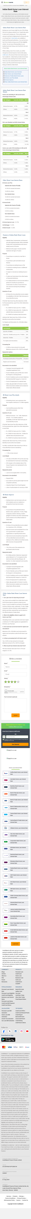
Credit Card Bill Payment (8, 1003)
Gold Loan (18, 979)
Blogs (3, 972)
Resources (4, 981)
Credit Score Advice (21, 1022)
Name (6, 663)
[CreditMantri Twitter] (9, 1031)
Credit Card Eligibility (7, 995)
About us (4, 975)
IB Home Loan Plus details (11, 77)
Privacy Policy (24, 739)
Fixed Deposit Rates (21, 999)
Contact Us (25, 1200)
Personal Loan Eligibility (8, 993)
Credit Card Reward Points (22, 1012)
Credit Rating (19, 1020)
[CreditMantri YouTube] (27, 1031)
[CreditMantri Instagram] (21, 1031)
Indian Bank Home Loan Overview (13, 71)
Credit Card (18, 973)
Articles (4, 973)
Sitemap (21, 1196)
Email (6, 671)
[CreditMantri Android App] (8, 1040)
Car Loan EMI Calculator (8, 1020)
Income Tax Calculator (7, 1018)
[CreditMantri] (8, 2)
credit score (5, 55)
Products (15, 1196)
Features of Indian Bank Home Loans (14, 75)
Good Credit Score (20, 1018)
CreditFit (18, 983)
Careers (18, 1200)
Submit (15, 715)
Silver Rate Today (20, 997)
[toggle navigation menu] (2, 2)
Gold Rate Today (20, 995)
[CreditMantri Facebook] (3, 1031)
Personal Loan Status (7, 1001)
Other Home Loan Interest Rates (13, 73)
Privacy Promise (21, 1198)
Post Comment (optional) (10, 697)
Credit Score (19, 981)
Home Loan (19, 975)
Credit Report (19, 1014)
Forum (3, 979)
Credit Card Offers (20, 1010)
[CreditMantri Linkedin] (15, 1031)
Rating (6, 678)
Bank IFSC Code (20, 989)
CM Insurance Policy (9, 1200)
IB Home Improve (9, 79)
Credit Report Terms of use (9, 740)
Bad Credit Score (20, 1016)
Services (9, 1196)
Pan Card (18, 993)
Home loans (14, 38)
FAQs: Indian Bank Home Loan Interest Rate (16, 81)
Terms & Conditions (17, 739)
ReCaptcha (7, 686)
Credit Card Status (6, 1005)
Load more (15, 944)
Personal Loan (19, 972)
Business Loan (19, 977)
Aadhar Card (19, 991)
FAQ (3, 977)
